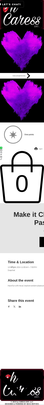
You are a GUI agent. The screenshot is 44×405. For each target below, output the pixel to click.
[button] (22, 177)
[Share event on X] (14, 307)
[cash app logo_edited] (22, 148)
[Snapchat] (22, 150)
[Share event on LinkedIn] (20, 307)
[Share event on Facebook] (9, 307)
